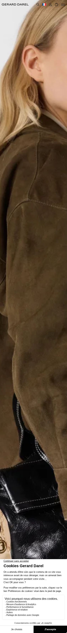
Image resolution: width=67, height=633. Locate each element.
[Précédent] (3, 305)
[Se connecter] (50, 4)
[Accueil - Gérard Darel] (15, 4)
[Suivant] (63, 305)
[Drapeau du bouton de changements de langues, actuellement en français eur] (44, 4)
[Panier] (56, 4)
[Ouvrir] (63, 4)
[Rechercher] (37, 4)
